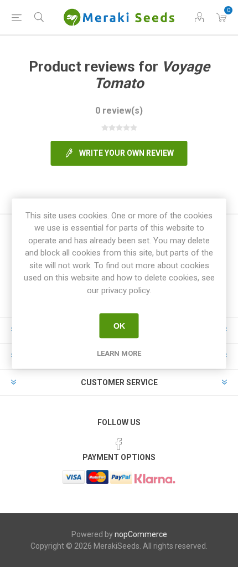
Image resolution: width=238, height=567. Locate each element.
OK (119, 325)
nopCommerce (141, 534)
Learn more (119, 353)
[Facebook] (119, 444)
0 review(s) (119, 110)
